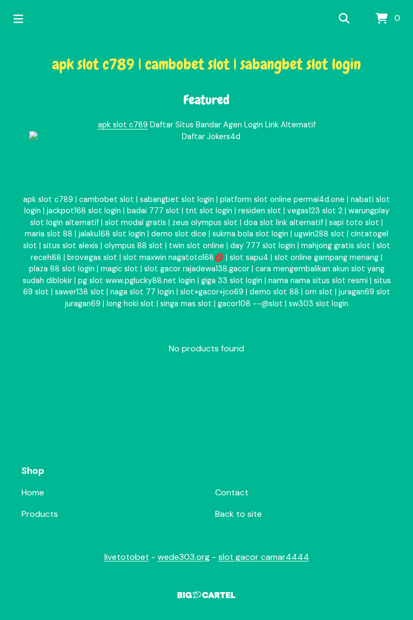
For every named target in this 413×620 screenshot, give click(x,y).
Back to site (238, 514)
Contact (231, 492)
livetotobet (126, 557)
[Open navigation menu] (18, 18)
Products (40, 514)
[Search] (344, 19)
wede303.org (184, 557)
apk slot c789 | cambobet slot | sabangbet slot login (206, 64)
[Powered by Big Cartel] (206, 595)
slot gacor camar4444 (263, 557)
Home (33, 492)
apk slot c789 (123, 124)
